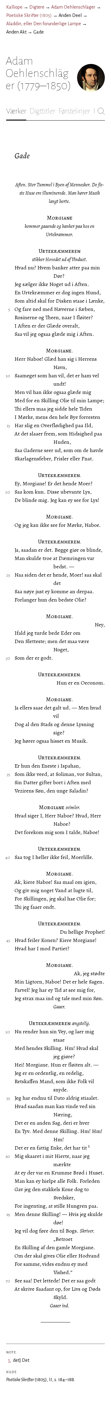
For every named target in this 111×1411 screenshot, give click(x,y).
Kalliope (14, 7)
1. (9, 1360)
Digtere (36, 7)
